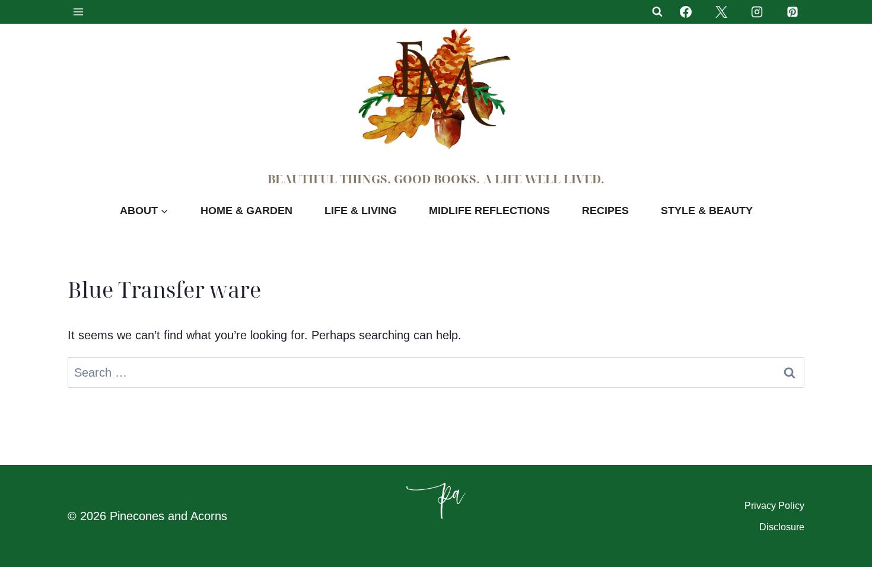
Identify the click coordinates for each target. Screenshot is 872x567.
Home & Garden (246, 210)
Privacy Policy (774, 506)
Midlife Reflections (489, 210)
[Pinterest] (792, 12)
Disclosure (781, 527)
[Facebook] (686, 12)
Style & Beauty (707, 210)
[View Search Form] (657, 12)
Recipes (605, 210)
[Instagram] (757, 12)
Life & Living (360, 210)
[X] (721, 12)
